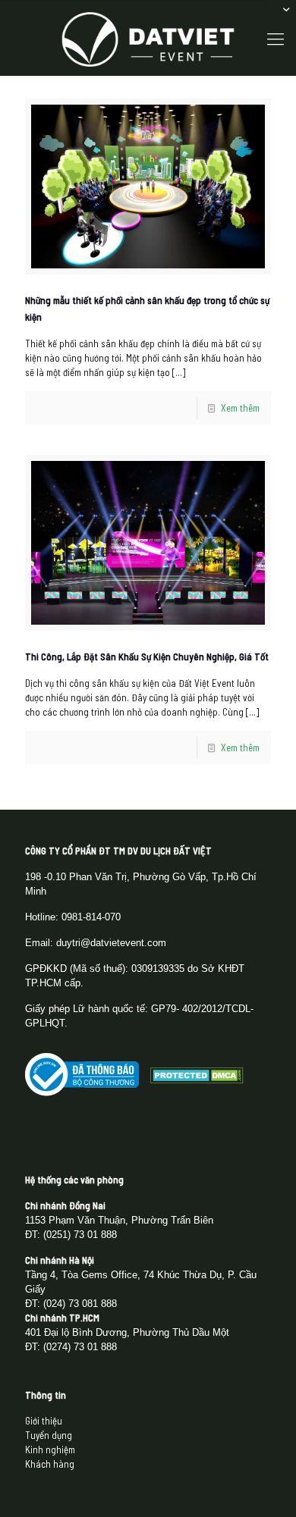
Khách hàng (49, 1464)
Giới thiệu (43, 1421)
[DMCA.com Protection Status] (197, 1079)
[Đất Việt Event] (148, 38)
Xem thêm (240, 408)
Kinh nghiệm (50, 1449)
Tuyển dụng (48, 1435)
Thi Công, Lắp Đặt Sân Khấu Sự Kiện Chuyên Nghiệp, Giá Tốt (147, 656)
